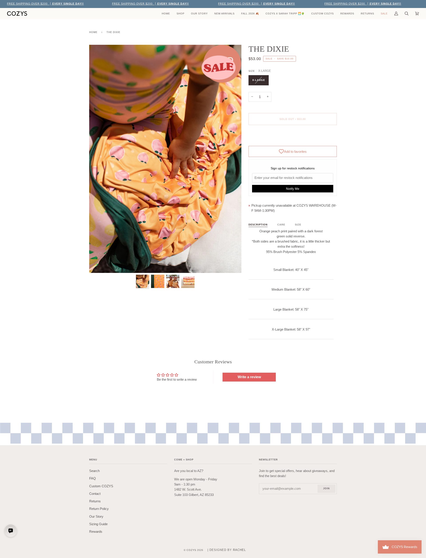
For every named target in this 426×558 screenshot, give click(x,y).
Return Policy (99, 509)
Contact (95, 493)
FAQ (92, 478)
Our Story (96, 516)
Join (326, 488)
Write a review (249, 377)
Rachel (239, 550)
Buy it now (292, 137)
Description (258, 224)
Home (93, 32)
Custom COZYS (101, 486)
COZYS (191, 550)
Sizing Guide (98, 524)
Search (94, 471)
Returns (95, 501)
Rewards (95, 531)
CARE (281, 224)
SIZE (298, 224)
